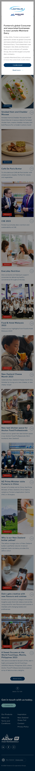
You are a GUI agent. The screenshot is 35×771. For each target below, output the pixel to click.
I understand (17, 65)
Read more (17, 70)
